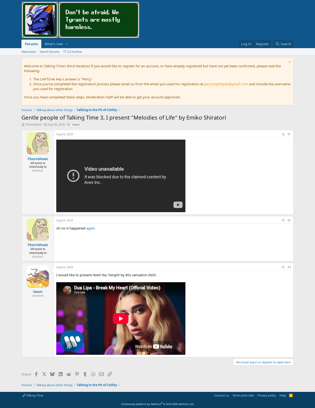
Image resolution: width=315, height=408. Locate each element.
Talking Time (34, 395)
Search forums (49, 52)
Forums (31, 43)
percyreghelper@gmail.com (226, 84)
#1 (289, 134)
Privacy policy (266, 395)
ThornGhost (33, 124)
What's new (54, 43)
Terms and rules (243, 395)
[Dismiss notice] (289, 62)
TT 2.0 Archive (72, 52)
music (76, 124)
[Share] (283, 134)
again (90, 228)
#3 (289, 267)
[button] (66, 44)
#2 (289, 220)
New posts (28, 52)
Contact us (221, 395)
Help (282, 395)
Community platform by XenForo (157, 404)
